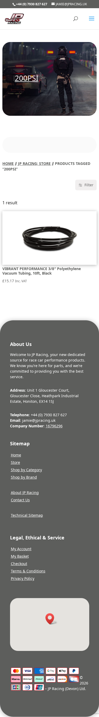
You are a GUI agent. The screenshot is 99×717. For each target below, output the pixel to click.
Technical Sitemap (27, 515)
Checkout (19, 563)
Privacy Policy (22, 578)
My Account (21, 548)
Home (8, 163)
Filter (88, 184)
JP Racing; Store (34, 163)
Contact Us (20, 499)
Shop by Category (26, 469)
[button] (51, 619)
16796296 (54, 425)
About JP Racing (25, 492)
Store (15, 462)
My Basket (20, 556)
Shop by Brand (24, 477)
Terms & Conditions (28, 570)
